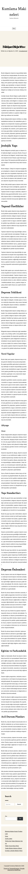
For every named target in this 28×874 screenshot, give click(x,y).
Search (8, 796)
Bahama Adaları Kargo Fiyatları (13, 831)
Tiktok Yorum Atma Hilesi (12, 846)
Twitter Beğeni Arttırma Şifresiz (13, 848)
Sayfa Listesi (8, 838)
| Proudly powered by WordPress (16, 869)
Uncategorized (23, 51)
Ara (6, 816)
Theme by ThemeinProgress (11, 868)
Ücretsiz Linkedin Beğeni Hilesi (13, 850)
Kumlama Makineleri (14, 12)
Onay (6, 836)
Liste (6, 833)
